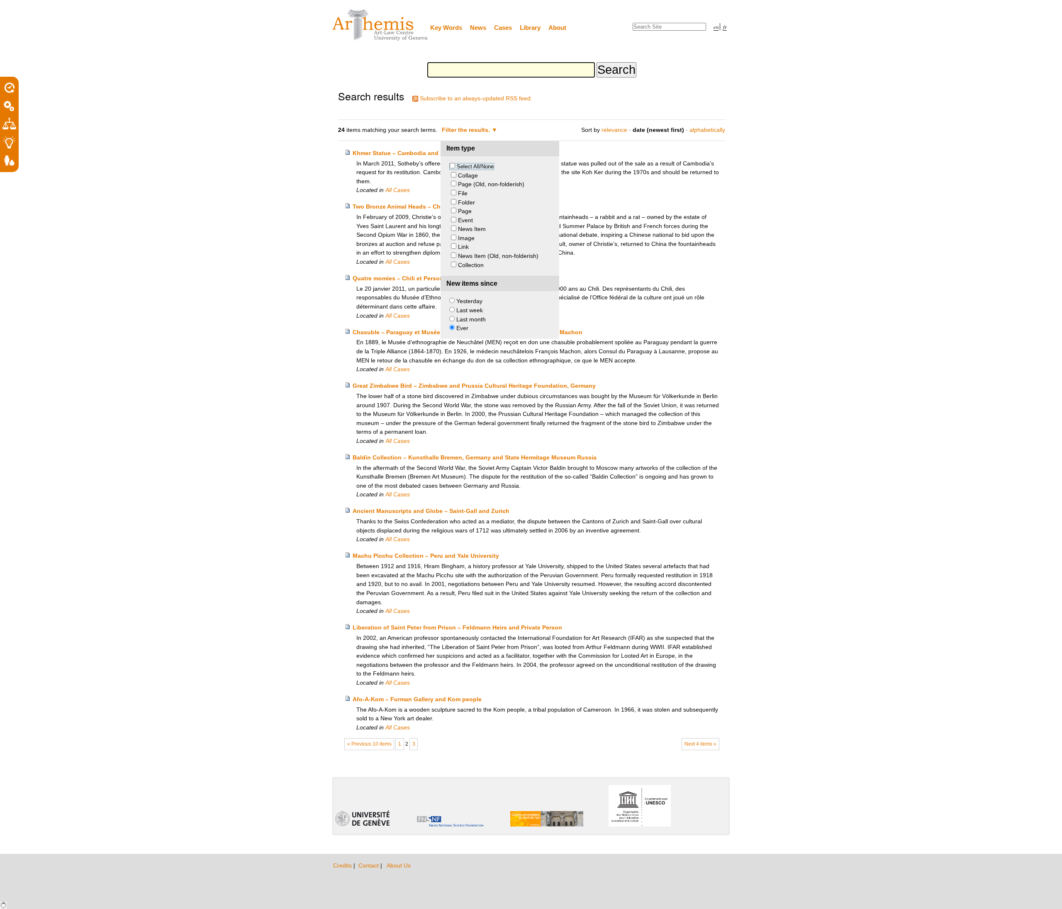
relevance (614, 129)
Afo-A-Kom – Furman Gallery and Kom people (417, 699)
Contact (369, 865)
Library (530, 27)
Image (466, 238)
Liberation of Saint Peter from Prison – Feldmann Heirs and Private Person (457, 627)
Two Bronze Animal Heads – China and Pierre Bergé (425, 206)
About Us (399, 865)
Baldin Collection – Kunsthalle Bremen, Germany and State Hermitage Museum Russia (475, 457)
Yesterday (469, 301)
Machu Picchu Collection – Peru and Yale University (426, 555)
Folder (466, 202)
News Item (472, 229)
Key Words (446, 27)
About (557, 27)
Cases (503, 27)
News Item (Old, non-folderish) (498, 256)
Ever (462, 328)
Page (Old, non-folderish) (491, 184)
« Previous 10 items (369, 743)
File (463, 193)
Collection (471, 265)
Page (465, 211)
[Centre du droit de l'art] (380, 25)
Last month (471, 319)
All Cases (397, 190)
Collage (468, 175)
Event (465, 220)
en (716, 26)
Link (463, 246)
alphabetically (707, 129)
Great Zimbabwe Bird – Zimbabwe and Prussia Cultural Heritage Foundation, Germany (474, 385)
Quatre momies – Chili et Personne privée (411, 278)
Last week (469, 310)
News (478, 27)
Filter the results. (467, 129)
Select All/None (475, 166)
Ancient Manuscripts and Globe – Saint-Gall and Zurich (431, 511)
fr (725, 26)
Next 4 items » (700, 743)
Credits (343, 865)
